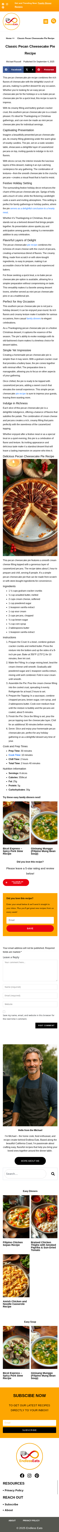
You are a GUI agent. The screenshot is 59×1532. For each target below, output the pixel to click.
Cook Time (14, 755)
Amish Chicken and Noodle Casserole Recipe (15, 1304)
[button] (45, 21)
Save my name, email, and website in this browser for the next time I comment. (28, 1017)
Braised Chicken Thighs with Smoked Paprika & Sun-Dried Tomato (43, 1246)
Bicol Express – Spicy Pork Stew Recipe (13, 851)
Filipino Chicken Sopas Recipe (13, 1243)
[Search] (53, 1173)
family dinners (34, 318)
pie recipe (32, 245)
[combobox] (25, 1173)
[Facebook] (3, 4)
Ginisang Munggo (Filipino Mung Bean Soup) (43, 851)
